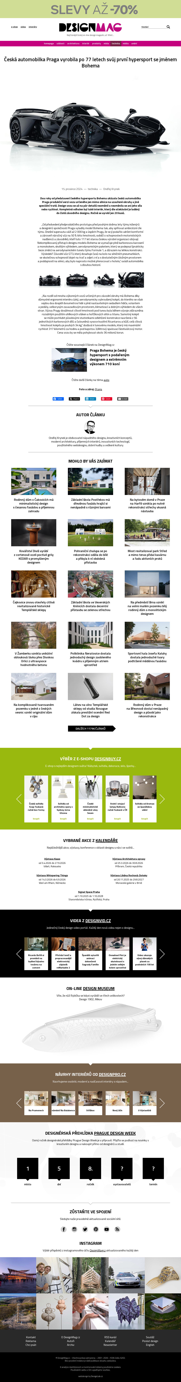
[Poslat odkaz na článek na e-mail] (122, 398)
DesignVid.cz (98, 920)
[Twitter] (85, 1229)
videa (23, 26)
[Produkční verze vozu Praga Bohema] (90, 126)
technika (116, 43)
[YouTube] (107, 1229)
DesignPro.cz (112, 1074)
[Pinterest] (96, 1229)
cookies (117, 1367)
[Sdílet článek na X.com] (74, 398)
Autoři (70, 1341)
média (126, 43)
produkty (96, 43)
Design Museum (99, 988)
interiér (85, 43)
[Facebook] (64, 1229)
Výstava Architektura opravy (128, 859)
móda (106, 43)
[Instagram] (74, 1229)
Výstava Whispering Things (52, 875)
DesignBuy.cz (108, 758)
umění (134, 43)
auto (106, 380)
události (60, 43)
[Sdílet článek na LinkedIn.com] (90, 398)
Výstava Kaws (52, 859)
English (150, 1345)
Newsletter (110, 1345)
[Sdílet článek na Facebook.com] (58, 398)
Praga (98, 389)
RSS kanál (110, 1337)
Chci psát (31, 1345)
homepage (49, 43)
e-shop (14, 26)
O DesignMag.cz (70, 1337)
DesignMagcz (98, 1250)
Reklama (31, 1341)
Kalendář (110, 1341)
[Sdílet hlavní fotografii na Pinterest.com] (106, 398)
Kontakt (31, 1337)
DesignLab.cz (97, 1376)
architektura (73, 43)
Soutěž (150, 1337)
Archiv (70, 1345)
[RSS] (117, 1229)
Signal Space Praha (89, 892)
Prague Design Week (115, 1133)
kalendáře (107, 840)
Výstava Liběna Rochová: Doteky (128, 875)
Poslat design (150, 1341)
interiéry (33, 26)
